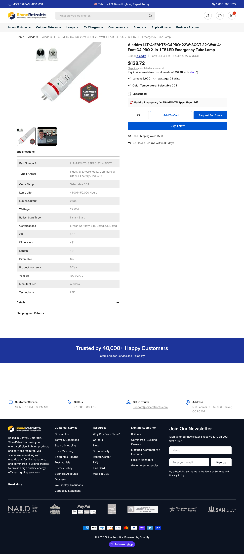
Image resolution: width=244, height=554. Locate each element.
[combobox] (105, 16)
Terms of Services (214, 471)
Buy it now (178, 126)
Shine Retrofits (114, 537)
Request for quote (210, 115)
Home (20, 37)
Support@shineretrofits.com (150, 407)
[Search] (150, 16)
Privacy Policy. (177, 475)
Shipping (133, 68)
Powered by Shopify (137, 537)
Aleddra (33, 37)
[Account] (208, 16)
